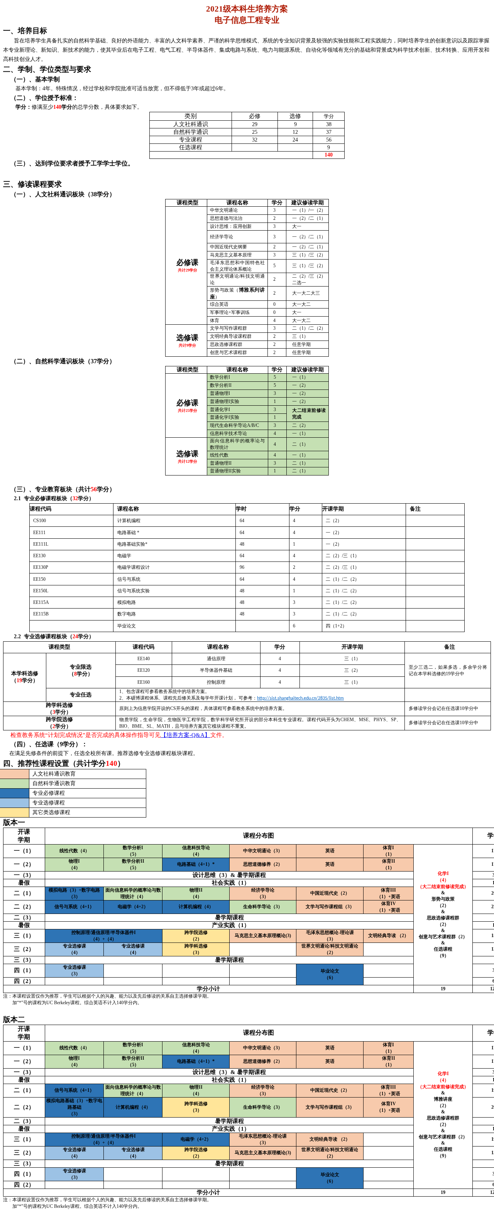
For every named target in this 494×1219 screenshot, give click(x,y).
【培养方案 (175, 735)
